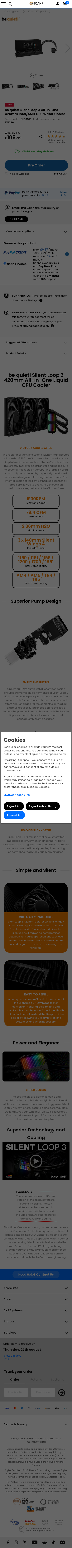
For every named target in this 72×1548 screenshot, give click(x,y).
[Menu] (3, 4)
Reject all (14, 806)
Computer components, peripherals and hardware (36, 3)
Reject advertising (43, 806)
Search (10, 4)
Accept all (14, 815)
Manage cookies (17, 795)
